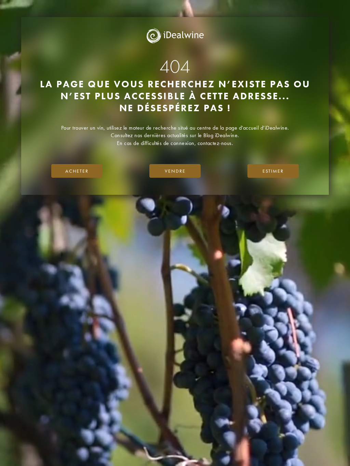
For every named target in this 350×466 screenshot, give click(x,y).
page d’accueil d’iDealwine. (257, 127)
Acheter (77, 171)
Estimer (273, 171)
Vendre (175, 171)
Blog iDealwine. (221, 135)
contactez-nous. (215, 143)
